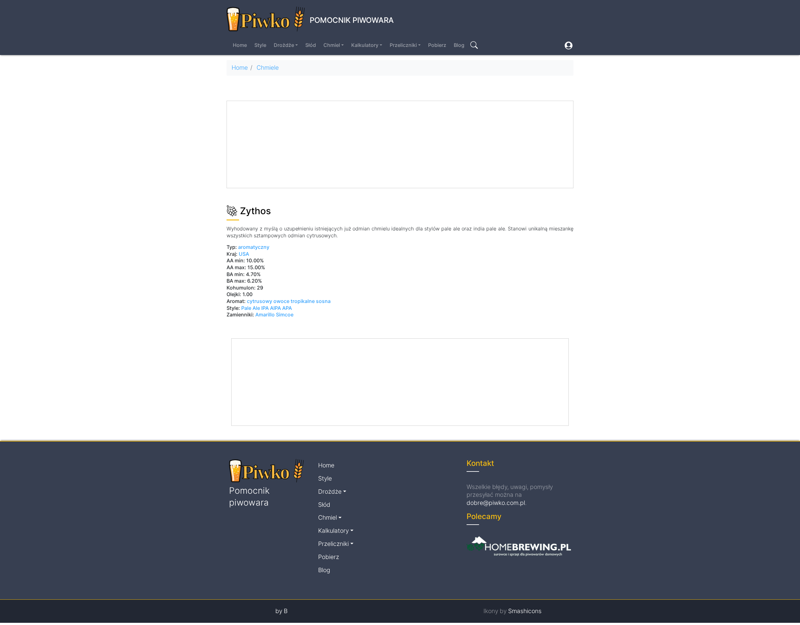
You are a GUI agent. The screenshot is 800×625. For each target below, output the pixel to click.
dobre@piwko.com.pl (496, 503)
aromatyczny (253, 247)
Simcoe (284, 314)
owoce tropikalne (294, 301)
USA (244, 254)
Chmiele (268, 67)
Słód (310, 45)
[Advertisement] (400, 145)
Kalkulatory (364, 45)
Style (260, 45)
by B (281, 611)
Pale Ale (250, 308)
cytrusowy (259, 301)
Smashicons (525, 611)
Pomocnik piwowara (352, 20)
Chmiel (331, 45)
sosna (323, 301)
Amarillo (265, 314)
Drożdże (284, 45)
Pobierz (437, 45)
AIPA (275, 308)
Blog (459, 45)
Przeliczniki (403, 45)
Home (240, 45)
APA (287, 308)
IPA (265, 308)
